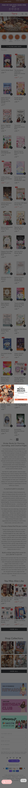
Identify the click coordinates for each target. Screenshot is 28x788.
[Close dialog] (27, 385)
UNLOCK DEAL (21, 399)
